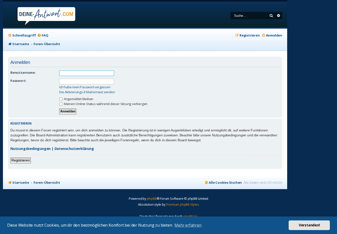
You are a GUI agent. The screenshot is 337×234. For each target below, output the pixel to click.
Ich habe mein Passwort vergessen (85, 87)
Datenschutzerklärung (74, 148)
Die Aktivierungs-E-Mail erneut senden (87, 92)
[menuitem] (42, 35)
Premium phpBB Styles (182, 204)
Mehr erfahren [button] (187, 225)
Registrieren (20, 160)
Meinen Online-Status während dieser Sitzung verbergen (105, 104)
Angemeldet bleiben (78, 99)
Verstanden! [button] (309, 225)
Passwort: (18, 80)
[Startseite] (39, 14)
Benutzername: (23, 72)
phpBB (152, 198)
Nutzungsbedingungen (30, 148)
